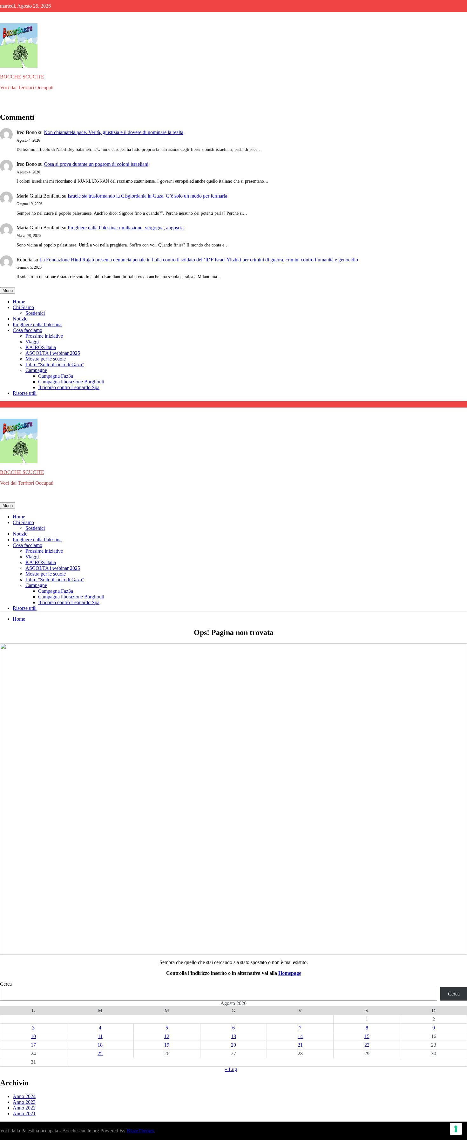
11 (100, 1036)
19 (166, 1045)
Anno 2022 (24, 1107)
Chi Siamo (23, 307)
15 (366, 1036)
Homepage (289, 973)
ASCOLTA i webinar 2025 (52, 353)
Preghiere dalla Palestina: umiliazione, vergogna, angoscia (126, 227)
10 (33, 1036)
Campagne (36, 370)
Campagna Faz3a (55, 376)
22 (366, 1045)
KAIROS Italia (40, 347)
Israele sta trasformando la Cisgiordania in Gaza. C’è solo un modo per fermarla (147, 196)
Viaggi (32, 341)
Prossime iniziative (44, 336)
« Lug (231, 1069)
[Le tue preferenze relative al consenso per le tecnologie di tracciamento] (456, 1129)
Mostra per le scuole (45, 358)
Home (19, 301)
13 (233, 1036)
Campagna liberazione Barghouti (71, 381)
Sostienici (35, 313)
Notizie (20, 318)
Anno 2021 (24, 1113)
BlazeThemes (140, 1130)
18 (100, 1045)
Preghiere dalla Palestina (37, 324)
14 (300, 1036)
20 (233, 1045)
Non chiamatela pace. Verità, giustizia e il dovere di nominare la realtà (113, 132)
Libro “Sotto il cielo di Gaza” (54, 364)
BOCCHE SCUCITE (22, 76)
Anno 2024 (24, 1096)
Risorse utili (25, 393)
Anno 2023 (24, 1102)
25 (100, 1053)
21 (300, 1045)
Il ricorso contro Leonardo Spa (68, 387)
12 (166, 1036)
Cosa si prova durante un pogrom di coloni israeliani (96, 164)
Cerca (6, 984)
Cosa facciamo (27, 330)
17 (33, 1045)
